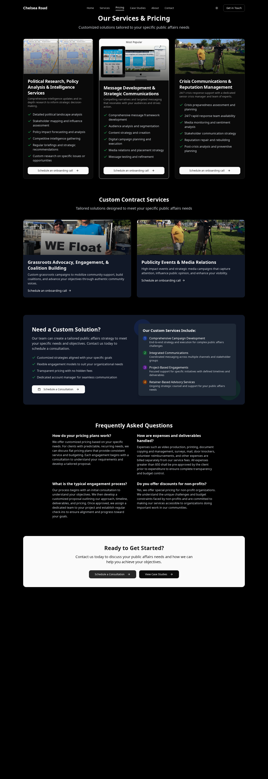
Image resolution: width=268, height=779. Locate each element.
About (155, 8)
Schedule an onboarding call (55, 170)
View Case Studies (156, 574)
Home (90, 8)
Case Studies (138, 8)
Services (105, 8)
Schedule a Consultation (58, 389)
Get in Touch (234, 8)
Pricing (120, 7)
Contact (169, 8)
